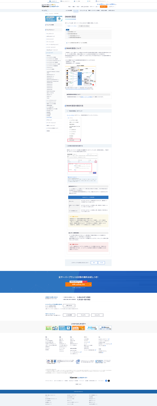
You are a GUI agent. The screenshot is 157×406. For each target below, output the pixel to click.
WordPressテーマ (48, 404)
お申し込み (103, 6)
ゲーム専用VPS (48, 400)
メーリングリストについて (51, 100)
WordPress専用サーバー (93, 404)
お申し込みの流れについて (79, 287)
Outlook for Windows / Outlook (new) (53, 72)
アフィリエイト (101, 380)
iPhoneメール (49, 94)
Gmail (48, 98)
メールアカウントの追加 (51, 57)
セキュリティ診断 (70, 404)
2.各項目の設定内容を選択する (75, 37)
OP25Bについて (50, 110)
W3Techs (53, 369)
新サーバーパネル (72, 26)
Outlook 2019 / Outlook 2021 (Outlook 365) (53, 82)
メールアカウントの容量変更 (52, 65)
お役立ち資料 (104, 10)
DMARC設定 (49, 117)
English (80, 384)
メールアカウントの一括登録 (52, 58)
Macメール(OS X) (50, 92)
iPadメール (49, 96)
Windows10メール (50, 76)
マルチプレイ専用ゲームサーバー (73, 402)
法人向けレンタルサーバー (71, 395)
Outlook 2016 (49, 84)
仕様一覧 (48, 55)
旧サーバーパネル (85, 26)
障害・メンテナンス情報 (93, 10)
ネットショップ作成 (70, 398)
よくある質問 (69, 10)
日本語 (77, 384)
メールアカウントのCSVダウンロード (54, 60)
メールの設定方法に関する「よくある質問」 (78, 42)
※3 (104, 4)
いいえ (101, 262)
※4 (115, 4)
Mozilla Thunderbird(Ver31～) (53, 79)
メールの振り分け (50, 107)
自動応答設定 (49, 105)
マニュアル (75, 10)
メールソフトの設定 (50, 69)
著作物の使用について (93, 380)
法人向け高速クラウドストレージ (51, 398)
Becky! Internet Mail (51, 91)
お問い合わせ (111, 10)
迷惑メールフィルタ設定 (86, 96)
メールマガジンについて (51, 102)
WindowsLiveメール (51, 74)
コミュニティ (83, 10)
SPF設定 (48, 115)
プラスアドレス (49, 67)
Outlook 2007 (49, 89)
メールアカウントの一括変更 (52, 62)
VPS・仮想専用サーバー (93, 395)
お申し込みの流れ (85, 6)
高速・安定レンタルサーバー (50, 395)
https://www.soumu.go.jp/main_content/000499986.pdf (76, 89)
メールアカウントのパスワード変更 (53, 64)
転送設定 (48, 112)
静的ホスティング (92, 402)
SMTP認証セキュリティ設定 (52, 108)
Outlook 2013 (49, 86)
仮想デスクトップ (92, 400)
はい (94, 262)
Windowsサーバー (92, 398)
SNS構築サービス (48, 402)
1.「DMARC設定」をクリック (74, 35)
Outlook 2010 (49, 87)
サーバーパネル (70, 115)
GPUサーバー (69, 400)
